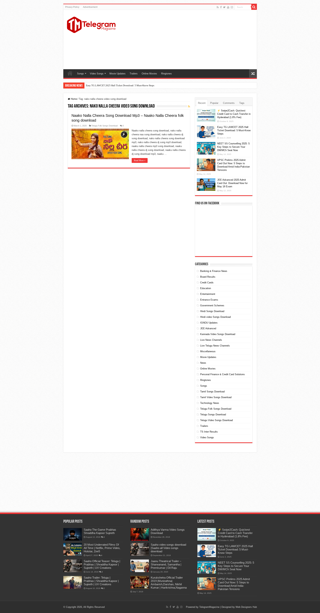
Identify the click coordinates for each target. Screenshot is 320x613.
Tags (241, 103)
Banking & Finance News (213, 271)
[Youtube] (228, 7)
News (203, 362)
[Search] (254, 7)
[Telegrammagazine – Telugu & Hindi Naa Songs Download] (91, 24)
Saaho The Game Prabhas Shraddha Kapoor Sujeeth (100, 531)
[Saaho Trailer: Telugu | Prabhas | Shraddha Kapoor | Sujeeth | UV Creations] (72, 582)
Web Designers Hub (246, 607)
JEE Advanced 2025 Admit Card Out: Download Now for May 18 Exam (232, 183)
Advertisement (90, 7)
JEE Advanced (208, 328)
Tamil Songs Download (212, 391)
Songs (80, 73)
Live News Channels (211, 340)
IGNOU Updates (209, 322)
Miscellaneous (208, 351)
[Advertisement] (186, 40)
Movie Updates (117, 73)
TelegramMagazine (209, 607)
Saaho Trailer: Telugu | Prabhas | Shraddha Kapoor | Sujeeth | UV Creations (101, 581)
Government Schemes (212, 305)
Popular (214, 103)
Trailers (134, 73)
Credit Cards (207, 282)
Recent (202, 103)
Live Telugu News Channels (215, 345)
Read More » (139, 160)
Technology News (209, 403)
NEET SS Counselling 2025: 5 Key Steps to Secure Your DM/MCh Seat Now (233, 147)
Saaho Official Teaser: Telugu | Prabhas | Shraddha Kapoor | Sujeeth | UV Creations (102, 564)
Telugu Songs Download (213, 414)
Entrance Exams (209, 299)
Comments (229, 103)
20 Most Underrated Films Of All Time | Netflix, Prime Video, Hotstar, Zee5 (102, 548)
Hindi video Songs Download (215, 317)
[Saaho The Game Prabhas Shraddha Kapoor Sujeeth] (72, 534)
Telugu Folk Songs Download (104, 126)
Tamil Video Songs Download (215, 397)
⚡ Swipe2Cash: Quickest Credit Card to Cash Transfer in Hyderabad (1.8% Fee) (234, 114)
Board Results (207, 276)
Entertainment (207, 294)
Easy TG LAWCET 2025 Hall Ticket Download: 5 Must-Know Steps (120, 85)
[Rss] (217, 7)
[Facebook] (221, 7)
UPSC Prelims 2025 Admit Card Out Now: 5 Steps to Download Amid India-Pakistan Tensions (234, 584)
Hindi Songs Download (212, 311)
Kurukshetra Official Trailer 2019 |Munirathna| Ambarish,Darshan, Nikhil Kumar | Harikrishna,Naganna (169, 582)
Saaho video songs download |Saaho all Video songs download (168, 548)
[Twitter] (224, 7)
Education (205, 288)
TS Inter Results (209, 431)
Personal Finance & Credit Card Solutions (222, 374)
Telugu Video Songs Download (216, 420)
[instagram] (231, 7)
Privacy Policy (72, 7)
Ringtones (166, 73)
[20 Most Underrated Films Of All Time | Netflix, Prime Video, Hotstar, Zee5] (72, 549)
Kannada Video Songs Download (217, 334)
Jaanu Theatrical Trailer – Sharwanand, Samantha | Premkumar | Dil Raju (166, 564)
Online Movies (149, 73)
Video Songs (97, 73)
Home (70, 73)
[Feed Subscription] (189, 106)
